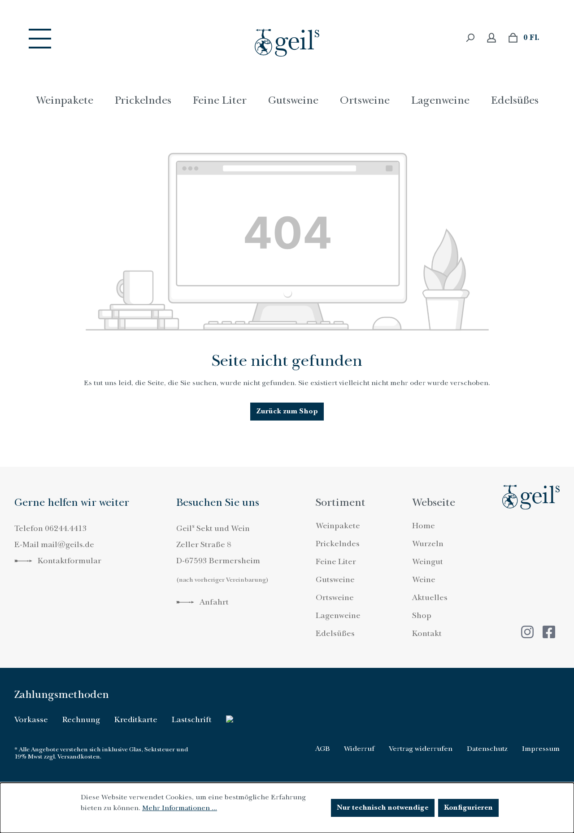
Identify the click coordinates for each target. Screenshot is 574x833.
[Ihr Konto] (491, 38)
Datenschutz (487, 748)
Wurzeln (428, 544)
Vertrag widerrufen (420, 748)
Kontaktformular (68, 561)
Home (423, 526)
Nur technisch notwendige (383, 807)
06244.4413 (66, 528)
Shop (421, 615)
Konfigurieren (468, 807)
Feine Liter (336, 562)
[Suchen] (470, 38)
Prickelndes (338, 544)
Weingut (427, 562)
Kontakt (427, 633)
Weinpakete (338, 526)
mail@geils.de (67, 544)
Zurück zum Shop (287, 411)
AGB (322, 748)
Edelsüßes (335, 633)
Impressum (541, 748)
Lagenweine (338, 615)
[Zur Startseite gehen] (287, 43)
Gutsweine (335, 579)
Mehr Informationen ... (179, 807)
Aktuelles (430, 597)
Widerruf (359, 748)
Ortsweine (335, 597)
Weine (423, 579)
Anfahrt (213, 602)
